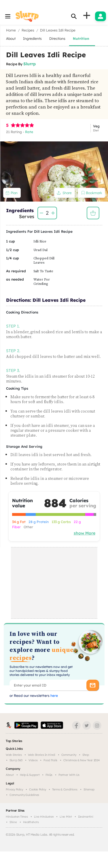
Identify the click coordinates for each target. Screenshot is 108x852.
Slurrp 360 (16, 760)
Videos (33, 760)
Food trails (50, 760)
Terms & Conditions (64, 789)
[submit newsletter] (92, 685)
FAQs (49, 775)
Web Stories (14, 755)
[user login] (100, 16)
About (10, 775)
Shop (85, 755)
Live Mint (66, 817)
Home (11, 30)
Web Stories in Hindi (41, 755)
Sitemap (89, 789)
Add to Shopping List (93, 213)
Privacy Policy (14, 789)
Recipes (28, 30)
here (54, 695)
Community (68, 755)
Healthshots (31, 822)
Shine (13, 822)
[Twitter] (86, 725)
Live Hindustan (44, 817)
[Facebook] (76, 725)
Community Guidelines (24, 795)
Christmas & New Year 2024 (81, 760)
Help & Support (30, 775)
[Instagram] (97, 725)
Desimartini (85, 817)
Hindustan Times (17, 817)
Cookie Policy (37, 789)
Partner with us (68, 775)
